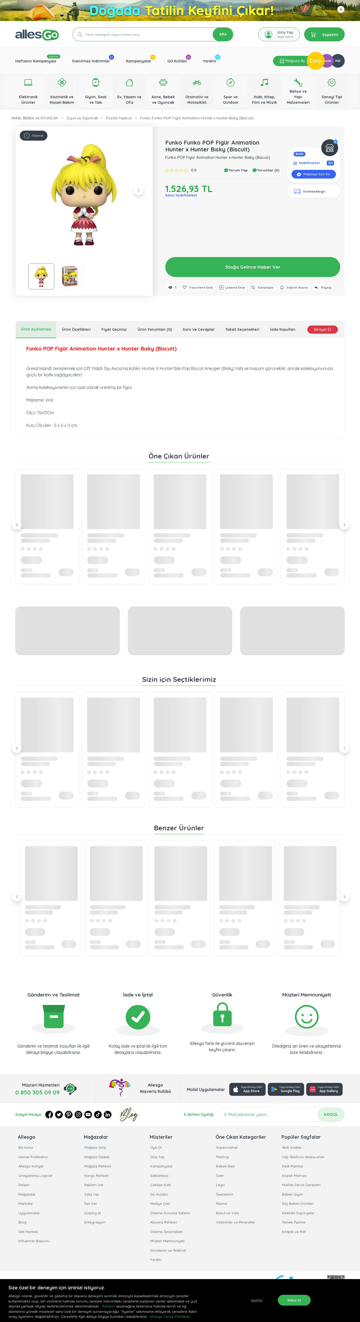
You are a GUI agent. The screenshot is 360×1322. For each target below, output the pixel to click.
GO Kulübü (177, 61)
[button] (84, 195)
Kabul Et (294, 1300)
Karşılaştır (265, 287)
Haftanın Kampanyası (35, 61)
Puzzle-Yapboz (119, 118)
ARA (223, 34)
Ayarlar (257, 1300)
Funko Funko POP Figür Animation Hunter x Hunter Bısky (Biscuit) (197, 118)
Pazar (326, 61)
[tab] (36, 329)
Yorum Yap (238, 170)
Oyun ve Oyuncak (82, 118)
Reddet (108, 1306)
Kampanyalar (138, 61)
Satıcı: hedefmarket (181, 195)
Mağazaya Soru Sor (316, 174)
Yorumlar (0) (267, 170)
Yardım (209, 61)
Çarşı (316, 61)
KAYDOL (331, 1114)
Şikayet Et (322, 329)
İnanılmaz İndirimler (91, 61)
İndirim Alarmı (297, 287)
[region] (180, 1300)
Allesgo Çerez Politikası (170, 1316)
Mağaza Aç (294, 60)
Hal (337, 61)
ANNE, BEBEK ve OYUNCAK (34, 118)
